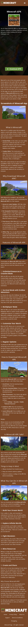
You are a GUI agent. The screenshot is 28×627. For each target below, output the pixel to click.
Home (5, 614)
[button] (3, 113)
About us (21, 614)
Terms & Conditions (17, 617)
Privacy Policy (13, 614)
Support (7, 617)
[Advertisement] (14, 51)
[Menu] (24, 3)
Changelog (14, 621)
